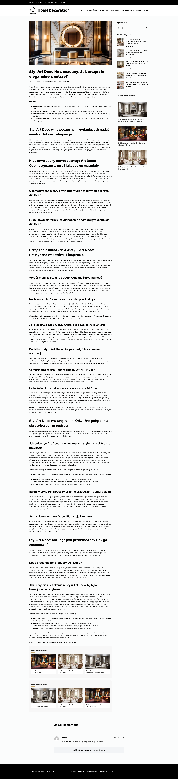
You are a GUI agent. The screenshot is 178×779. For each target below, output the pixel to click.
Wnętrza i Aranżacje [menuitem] (89, 10)
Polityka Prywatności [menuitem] (51, 2)
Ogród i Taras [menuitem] (142, 10)
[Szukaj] (148, 2)
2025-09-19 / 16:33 (119, 737)
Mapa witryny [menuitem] (64, 2)
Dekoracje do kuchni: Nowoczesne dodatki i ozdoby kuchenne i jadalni (136, 41)
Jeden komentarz (63, 81)
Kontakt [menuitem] (31, 2)
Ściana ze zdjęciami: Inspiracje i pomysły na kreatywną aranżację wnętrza (137, 85)
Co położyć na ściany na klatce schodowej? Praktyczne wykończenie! (136, 52)
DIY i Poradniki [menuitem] (128, 10)
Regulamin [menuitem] (39, 2)
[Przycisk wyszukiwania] (147, 28)
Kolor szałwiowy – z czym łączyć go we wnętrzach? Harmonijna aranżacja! (137, 64)
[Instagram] (112, 771)
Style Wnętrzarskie (49, 81)
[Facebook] (115, 771)
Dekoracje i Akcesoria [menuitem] (109, 10)
